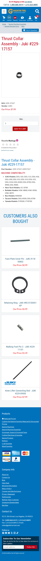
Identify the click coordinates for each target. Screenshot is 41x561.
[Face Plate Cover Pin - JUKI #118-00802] (20, 241)
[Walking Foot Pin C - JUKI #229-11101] (20, 329)
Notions (5, 441)
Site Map (5, 505)
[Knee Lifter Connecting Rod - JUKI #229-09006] (20, 373)
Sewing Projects (7, 438)
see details (28, 2)
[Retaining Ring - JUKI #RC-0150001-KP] (20, 285)
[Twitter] (3, 533)
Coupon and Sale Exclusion (11, 491)
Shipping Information (9, 486)
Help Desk (5, 483)
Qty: (21, 119)
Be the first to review (7, 150)
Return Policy (7, 488)
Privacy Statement (8, 494)
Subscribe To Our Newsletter (17, 538)
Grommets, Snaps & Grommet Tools (14, 432)
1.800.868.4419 (16, 5)
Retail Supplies (7, 446)
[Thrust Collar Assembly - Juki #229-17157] (20, 75)
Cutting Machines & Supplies (12, 435)
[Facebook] (6, 533)
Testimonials (6, 497)
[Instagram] (9, 533)
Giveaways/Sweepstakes (10, 502)
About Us (5, 474)
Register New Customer (10, 500)
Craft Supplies (7, 444)
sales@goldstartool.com (11, 525)
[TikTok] (17, 533)
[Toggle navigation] (4, 11)
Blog (3, 480)
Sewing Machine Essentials (11, 430)
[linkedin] (11, 533)
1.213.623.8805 (31, 5)
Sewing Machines (8, 427)
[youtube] (14, 533)
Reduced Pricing (10, 419)
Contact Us (6, 477)
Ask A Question (31, 30)
